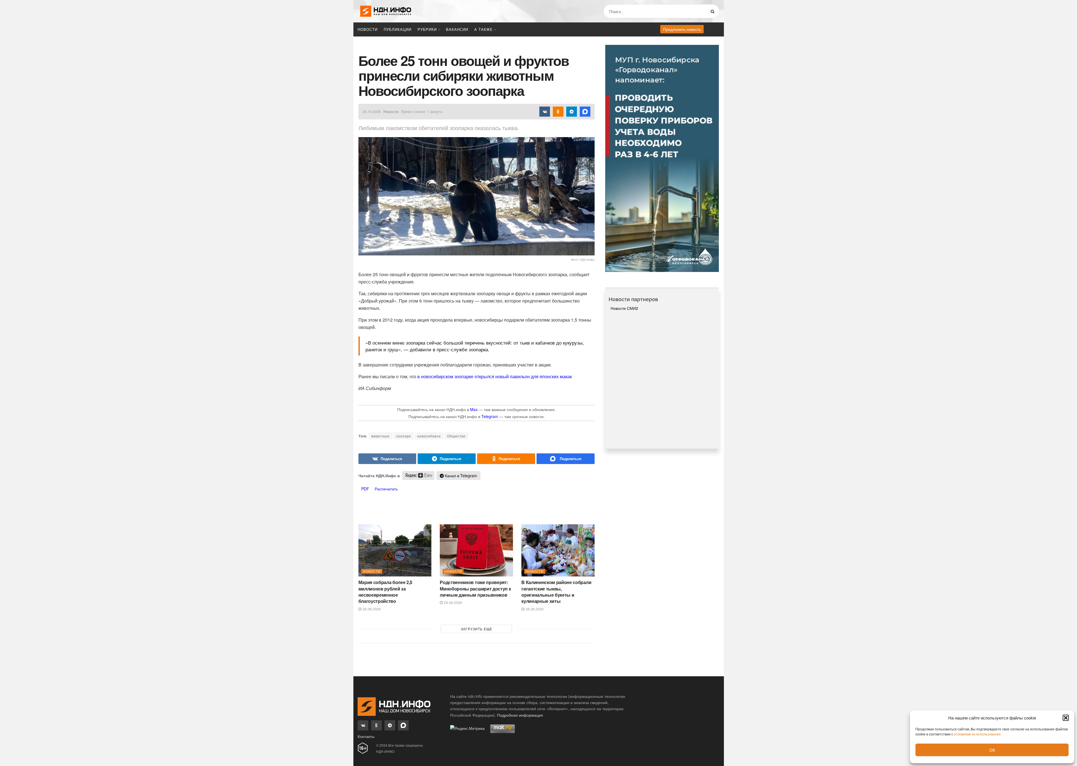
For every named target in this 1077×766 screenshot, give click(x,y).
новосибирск (429, 435)
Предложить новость (682, 29)
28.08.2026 (371, 609)
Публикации (397, 29)
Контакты (366, 736)
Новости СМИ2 (624, 308)
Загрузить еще (476, 628)
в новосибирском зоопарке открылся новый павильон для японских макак (494, 376)
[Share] (387, 458)
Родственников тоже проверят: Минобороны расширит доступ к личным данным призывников (475, 588)
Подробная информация (520, 715)
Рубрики (427, 29)
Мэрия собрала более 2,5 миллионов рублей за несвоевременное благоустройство (385, 591)
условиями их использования (977, 734)
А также (483, 29)
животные (380, 435)
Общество (456, 435)
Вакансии (457, 29)
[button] (1066, 718)
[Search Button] (713, 11)
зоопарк (403, 435)
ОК (992, 750)
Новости (368, 29)
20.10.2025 (372, 111)
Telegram (489, 416)
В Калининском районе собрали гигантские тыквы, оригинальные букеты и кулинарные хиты (556, 591)
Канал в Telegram (460, 475)
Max (474, 409)
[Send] (566, 458)
